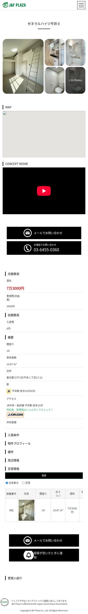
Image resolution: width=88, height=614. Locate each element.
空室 (27, 483)
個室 (44, 475)
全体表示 (14, 483)
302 (11, 510)
